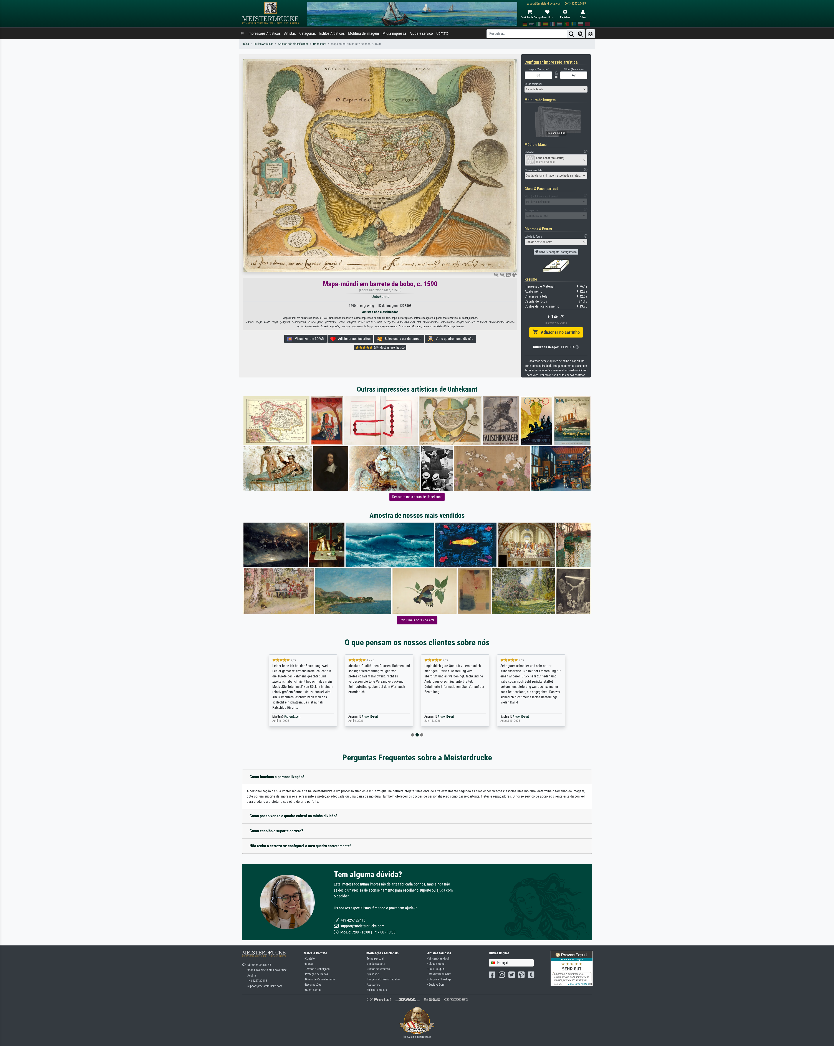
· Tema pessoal (375, 958)
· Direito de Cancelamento (319, 979)
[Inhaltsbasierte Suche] (580, 33)
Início (245, 44)
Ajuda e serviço (421, 33)
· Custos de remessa (378, 969)
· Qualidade (372, 974)
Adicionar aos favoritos (353, 339)
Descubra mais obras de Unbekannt (417, 497)
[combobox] (556, 89)
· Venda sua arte (375, 964)
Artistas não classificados (293, 44)
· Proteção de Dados (316, 974)
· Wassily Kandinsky (439, 974)
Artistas (290, 33)
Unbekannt (319, 44)
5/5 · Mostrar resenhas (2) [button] (389, 347)
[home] (242, 33)
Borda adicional (533, 84)
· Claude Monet (436, 964)
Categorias (307, 33)
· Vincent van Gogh (438, 958)
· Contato (309, 958)
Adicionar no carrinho (559, 332)
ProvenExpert (289, 716)
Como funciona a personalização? (277, 776)
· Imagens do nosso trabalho (383, 979)
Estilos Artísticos (332, 33)
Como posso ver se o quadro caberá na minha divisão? (294, 815)
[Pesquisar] (571, 33)
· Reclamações (312, 984)
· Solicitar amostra (376, 990)
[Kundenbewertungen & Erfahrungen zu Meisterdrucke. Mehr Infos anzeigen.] (572, 968)
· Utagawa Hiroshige (439, 979)
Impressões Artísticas (264, 33)
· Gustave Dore (436, 984)
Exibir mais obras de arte (417, 620)
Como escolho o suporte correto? (276, 830)
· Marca (308, 964)
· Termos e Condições (316, 969)
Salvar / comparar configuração (557, 252)
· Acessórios (373, 984)
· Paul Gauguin (436, 969)
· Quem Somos (312, 990)
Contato (442, 33)
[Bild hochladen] (590, 33)
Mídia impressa (394, 33)
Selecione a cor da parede (401, 339)
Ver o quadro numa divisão (453, 339)
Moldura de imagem (363, 33)
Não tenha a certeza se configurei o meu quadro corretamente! (300, 845)
